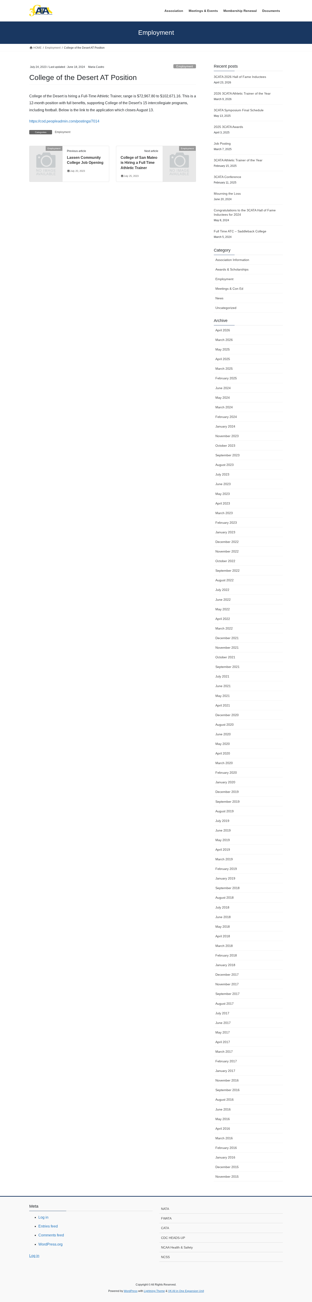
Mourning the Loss (227, 193)
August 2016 (224, 1099)
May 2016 (222, 1119)
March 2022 (224, 628)
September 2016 (227, 1090)
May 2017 (222, 1032)
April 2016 (222, 1128)
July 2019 (222, 821)
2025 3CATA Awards (228, 127)
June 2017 (223, 1023)
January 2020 (225, 782)
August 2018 (224, 897)
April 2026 (222, 330)
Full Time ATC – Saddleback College (240, 231)
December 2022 (227, 542)
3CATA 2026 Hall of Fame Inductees (240, 77)
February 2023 (226, 522)
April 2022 (222, 619)
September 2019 (227, 801)
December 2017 (227, 974)
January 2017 (225, 1071)
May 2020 (222, 744)
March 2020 (224, 763)
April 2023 (222, 503)
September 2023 (227, 455)
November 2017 (227, 984)
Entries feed (48, 1226)
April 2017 (222, 1042)
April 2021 (222, 705)
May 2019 (222, 840)
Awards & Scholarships (232, 269)
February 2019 (226, 869)
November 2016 (227, 1080)
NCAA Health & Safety (177, 1247)
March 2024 (224, 407)
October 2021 (225, 657)
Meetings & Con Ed (229, 288)
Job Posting (222, 143)
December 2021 (227, 638)
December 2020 (227, 715)
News (219, 298)
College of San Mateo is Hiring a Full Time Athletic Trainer (139, 163)
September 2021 (227, 667)
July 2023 (222, 474)
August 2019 (224, 811)
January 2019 (225, 878)
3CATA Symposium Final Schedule (239, 110)
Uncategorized (225, 308)
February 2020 (226, 772)
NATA (165, 1209)
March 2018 (224, 946)
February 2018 (226, 955)
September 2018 (227, 888)
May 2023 (222, 494)
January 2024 (225, 426)
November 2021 (227, 647)
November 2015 (227, 1176)
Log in (43, 1217)
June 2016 (223, 1109)
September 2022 (227, 570)
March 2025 (224, 368)
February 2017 (226, 1061)
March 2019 (224, 859)
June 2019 (223, 830)
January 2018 (225, 965)
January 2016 (225, 1157)
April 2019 (222, 849)
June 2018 (223, 917)
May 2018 (222, 926)
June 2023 (223, 484)
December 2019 (227, 792)
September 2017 (227, 994)
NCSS (165, 1257)
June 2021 (223, 686)
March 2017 (224, 1051)
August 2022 (224, 580)
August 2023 (224, 465)
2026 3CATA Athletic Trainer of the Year (242, 93)
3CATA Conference (227, 177)
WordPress (130, 1291)
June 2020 (223, 734)
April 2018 (222, 936)
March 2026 (224, 340)
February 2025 (226, 378)
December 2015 (227, 1167)
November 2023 (227, 436)
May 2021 (222, 696)
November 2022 (227, 551)
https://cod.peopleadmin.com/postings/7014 (64, 121)
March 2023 (224, 513)
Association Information (232, 260)
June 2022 (223, 599)
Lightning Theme (154, 1291)
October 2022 (225, 561)
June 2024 (223, 388)
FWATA (166, 1218)
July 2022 (222, 590)
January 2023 (225, 532)
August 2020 (224, 724)
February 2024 (226, 417)
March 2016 (224, 1138)
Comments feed (51, 1235)
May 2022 (222, 609)
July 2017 (222, 1013)
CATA (165, 1228)
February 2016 (226, 1148)
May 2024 (222, 397)
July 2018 (222, 907)
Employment (184, 66)
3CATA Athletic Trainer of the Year (238, 160)
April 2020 (222, 753)
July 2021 (222, 676)
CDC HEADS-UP (173, 1238)
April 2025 (222, 359)
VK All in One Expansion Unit (186, 1291)
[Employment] (45, 156)
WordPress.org (50, 1244)
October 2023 (225, 445)
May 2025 (222, 349)
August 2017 (224, 1003)
